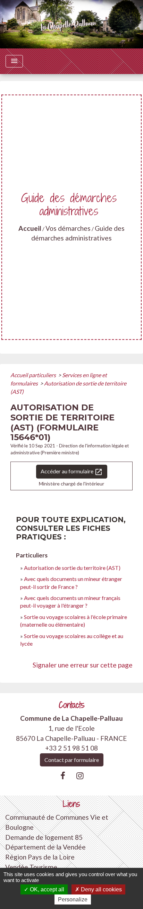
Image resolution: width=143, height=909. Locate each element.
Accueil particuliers (33, 375)
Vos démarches (68, 228)
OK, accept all (46, 889)
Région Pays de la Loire (40, 857)
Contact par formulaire (71, 759)
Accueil (29, 228)
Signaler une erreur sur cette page (83, 665)
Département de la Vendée (45, 847)
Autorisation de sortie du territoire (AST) (72, 567)
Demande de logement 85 (44, 837)
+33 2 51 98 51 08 (71, 748)
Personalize (72, 899)
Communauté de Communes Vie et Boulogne (56, 822)
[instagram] (80, 775)
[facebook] (63, 775)
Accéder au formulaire (72, 472)
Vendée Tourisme (31, 867)
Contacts (72, 705)
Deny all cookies (100, 889)
